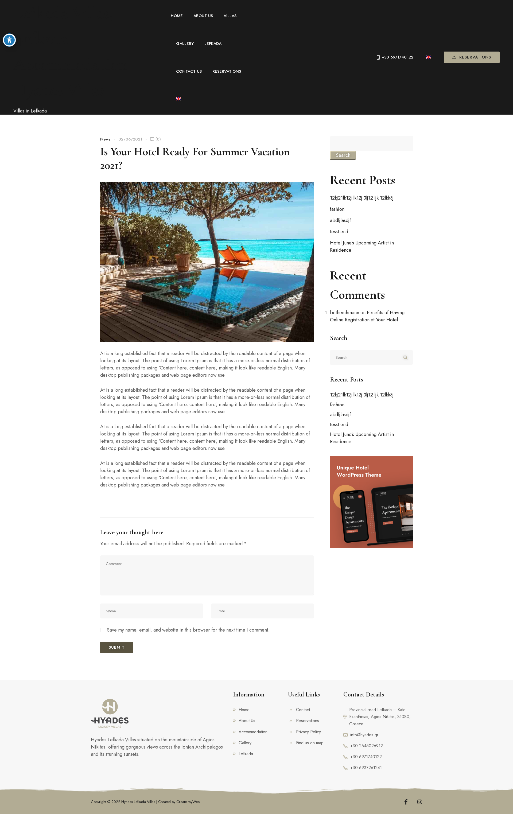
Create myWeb (188, 801)
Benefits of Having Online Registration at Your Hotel (367, 316)
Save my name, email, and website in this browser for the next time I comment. (188, 629)
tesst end (339, 231)
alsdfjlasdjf (340, 220)
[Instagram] (419, 802)
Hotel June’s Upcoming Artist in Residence (362, 246)
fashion (337, 209)
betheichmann (344, 312)
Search (343, 155)
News (105, 139)
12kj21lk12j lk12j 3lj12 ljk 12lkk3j (362, 197)
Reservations (475, 57)
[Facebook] (406, 802)
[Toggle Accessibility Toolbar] (9, 40)
